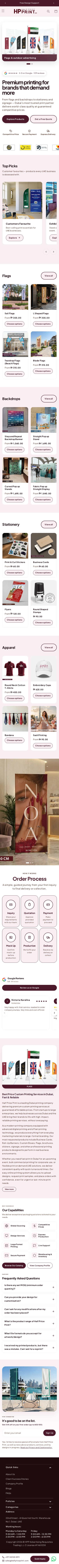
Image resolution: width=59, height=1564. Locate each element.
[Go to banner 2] (29, 862)
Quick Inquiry (40, 1559)
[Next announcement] (54, 3)
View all (49, 275)
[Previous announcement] (5, 3)
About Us (10, 1474)
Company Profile (14, 1483)
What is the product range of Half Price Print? (24, 1323)
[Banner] (29, 812)
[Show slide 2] (31, 64)
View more (9, 1189)
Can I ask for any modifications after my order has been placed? (25, 1311)
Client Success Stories (17, 1479)
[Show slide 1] (27, 64)
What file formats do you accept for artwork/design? (23, 1335)
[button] (3, 11)
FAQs (8, 1493)
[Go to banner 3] (32, 862)
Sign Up (49, 1433)
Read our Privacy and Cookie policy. (36, 1447)
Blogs (9, 1488)
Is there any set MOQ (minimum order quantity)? (23, 1287)
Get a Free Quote (43, 119)
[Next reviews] (54, 1013)
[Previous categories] (46, 252)
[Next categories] (53, 252)
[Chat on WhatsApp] (54, 1559)
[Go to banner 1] (26, 862)
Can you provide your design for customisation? (20, 1299)
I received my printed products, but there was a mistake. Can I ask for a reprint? (26, 1347)
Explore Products (15, 119)
